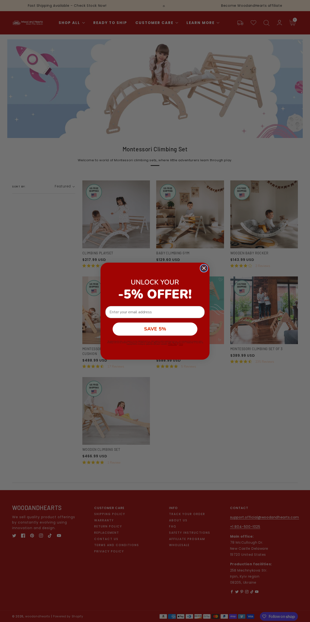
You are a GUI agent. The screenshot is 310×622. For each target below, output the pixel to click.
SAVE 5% (155, 329)
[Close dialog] (204, 268)
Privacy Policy (172, 344)
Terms (181, 344)
